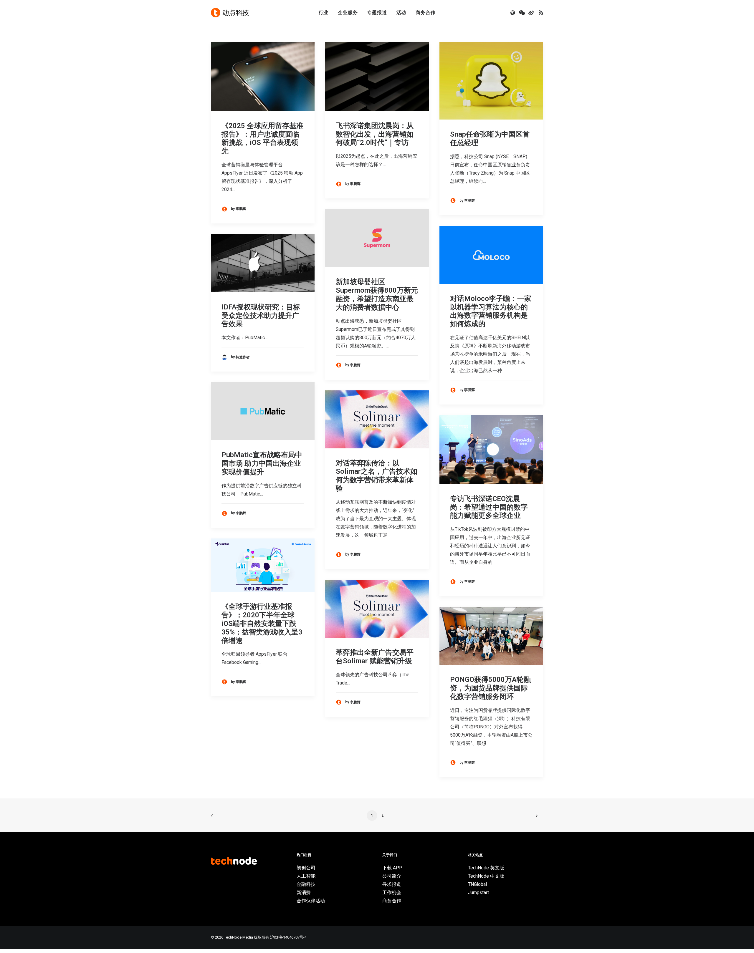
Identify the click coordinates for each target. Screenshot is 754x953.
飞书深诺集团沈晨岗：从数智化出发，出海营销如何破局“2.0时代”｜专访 (375, 134)
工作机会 (391, 892)
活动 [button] (401, 12)
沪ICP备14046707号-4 (288, 937)
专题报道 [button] (377, 12)
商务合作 (425, 12)
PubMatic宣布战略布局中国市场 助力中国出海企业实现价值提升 (261, 463)
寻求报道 (391, 884)
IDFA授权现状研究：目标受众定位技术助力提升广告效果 (260, 315)
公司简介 (391, 876)
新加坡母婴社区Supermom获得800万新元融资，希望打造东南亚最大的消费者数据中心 (377, 294)
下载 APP (392, 868)
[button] (513, 12)
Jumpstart (478, 892)
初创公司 (306, 868)
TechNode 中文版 (486, 876)
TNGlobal (477, 884)
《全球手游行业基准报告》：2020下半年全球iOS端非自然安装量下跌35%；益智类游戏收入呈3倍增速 (261, 623)
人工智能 (306, 876)
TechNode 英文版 (486, 868)
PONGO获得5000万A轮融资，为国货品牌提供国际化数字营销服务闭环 (490, 688)
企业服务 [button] (348, 12)
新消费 (304, 892)
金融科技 (306, 884)
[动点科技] (230, 12)
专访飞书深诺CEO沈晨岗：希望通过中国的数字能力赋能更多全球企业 (489, 507)
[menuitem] (324, 12)
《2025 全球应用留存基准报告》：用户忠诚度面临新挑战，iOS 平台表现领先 (262, 138)
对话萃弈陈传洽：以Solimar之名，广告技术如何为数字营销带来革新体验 (376, 476)
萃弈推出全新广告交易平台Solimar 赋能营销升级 (375, 656)
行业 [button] (324, 12)
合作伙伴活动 (311, 901)
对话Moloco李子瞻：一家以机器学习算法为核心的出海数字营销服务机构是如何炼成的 (490, 311)
